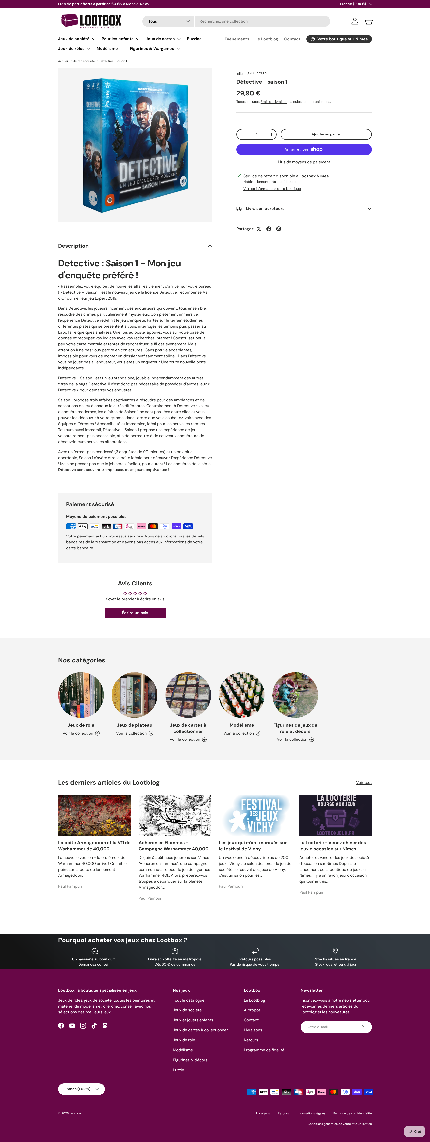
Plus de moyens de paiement (304, 162)
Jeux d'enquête (84, 61)
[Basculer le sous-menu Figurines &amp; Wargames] (178, 49)
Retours (251, 1040)
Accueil (63, 61)
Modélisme (107, 48)
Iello (239, 73)
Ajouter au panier (326, 134)
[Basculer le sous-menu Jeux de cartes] (179, 39)
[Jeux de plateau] (134, 695)
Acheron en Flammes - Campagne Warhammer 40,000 (174, 846)
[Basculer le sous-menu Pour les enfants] (138, 39)
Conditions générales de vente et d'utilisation (340, 1124)
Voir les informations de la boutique (272, 188)
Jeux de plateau (134, 725)
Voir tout (364, 782)
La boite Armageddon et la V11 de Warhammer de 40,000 (94, 846)
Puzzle (178, 1070)
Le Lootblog (266, 39)
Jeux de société (74, 38)
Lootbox (75, 1113)
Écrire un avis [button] (135, 612)
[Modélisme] (242, 695)
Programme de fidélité (264, 1050)
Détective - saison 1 (113, 61)
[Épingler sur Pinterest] (279, 229)
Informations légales (311, 1113)
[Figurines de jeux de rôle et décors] (295, 695)
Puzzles (194, 38)
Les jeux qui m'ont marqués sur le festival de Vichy (253, 846)
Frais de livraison (274, 101)
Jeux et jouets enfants (193, 1020)
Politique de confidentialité (352, 1113)
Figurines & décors (190, 1060)
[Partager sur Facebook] (269, 229)
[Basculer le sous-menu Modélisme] (122, 49)
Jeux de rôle (81, 725)
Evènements (237, 39)
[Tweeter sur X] (259, 229)
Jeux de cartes (160, 38)
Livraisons (253, 1030)
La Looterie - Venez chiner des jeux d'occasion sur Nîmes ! (332, 846)
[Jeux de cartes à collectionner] (188, 695)
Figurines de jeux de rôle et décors (295, 728)
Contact (292, 39)
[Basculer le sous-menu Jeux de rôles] (89, 49)
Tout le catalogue (188, 1000)
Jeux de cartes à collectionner (188, 728)
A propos (252, 1010)
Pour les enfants (118, 38)
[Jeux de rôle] (81, 695)
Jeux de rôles (71, 48)
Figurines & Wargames (152, 48)
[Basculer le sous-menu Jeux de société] (94, 39)
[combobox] (236, 21)
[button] (368, 21)
